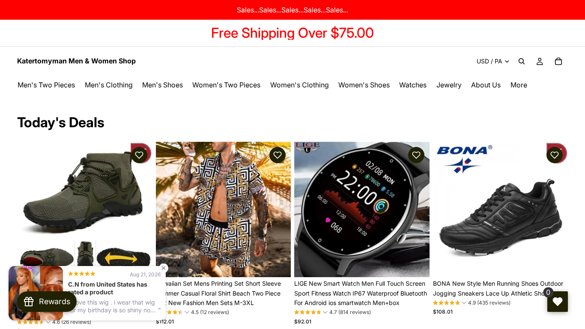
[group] (54, 323)
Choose (146, 263)
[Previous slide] (30, 209)
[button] (139, 155)
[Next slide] (139, 209)
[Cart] (558, 61)
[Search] (521, 61)
